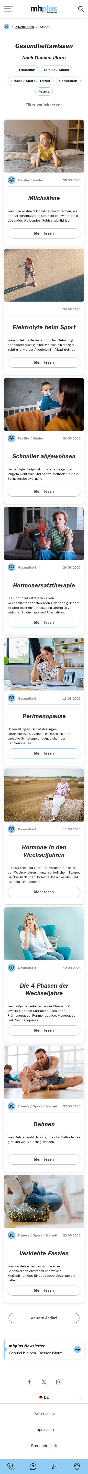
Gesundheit (68, 81)
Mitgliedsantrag (55, 1466)
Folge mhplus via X (44, 1382)
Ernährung (27, 70)
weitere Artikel (44, 1318)
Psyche (44, 92)
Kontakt (11, 1466)
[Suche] (81, 9)
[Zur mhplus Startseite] (44, 9)
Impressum (44, 1430)
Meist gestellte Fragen (33, 1466)
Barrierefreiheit (44, 1446)
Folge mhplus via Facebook (29, 1382)
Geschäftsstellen (77, 1466)
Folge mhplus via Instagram (59, 1382)
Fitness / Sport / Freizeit (30, 81)
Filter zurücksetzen (44, 105)
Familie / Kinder (56, 70)
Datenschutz (44, 1414)
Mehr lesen (44, 234)
